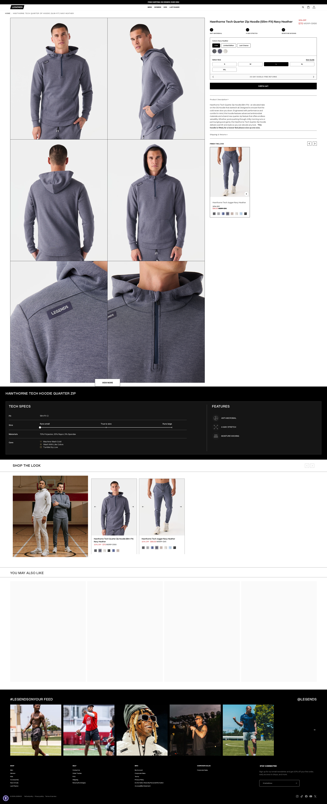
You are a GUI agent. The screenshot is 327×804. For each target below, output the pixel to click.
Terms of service (50, 796)
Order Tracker (77, 773)
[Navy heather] (227, 213)
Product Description (218, 99)
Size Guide (310, 60)
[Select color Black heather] (214, 51)
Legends (18, 796)
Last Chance (14, 786)
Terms (137, 776)
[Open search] (303, 7)
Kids (11, 776)
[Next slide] (315, 144)
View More (107, 382)
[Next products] (312, 466)
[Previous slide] (309, 144)
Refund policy (28, 796)
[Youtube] (310, 796)
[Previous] (213, 76)
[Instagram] (297, 796)
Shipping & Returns (218, 134)
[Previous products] (307, 466)
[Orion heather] (223, 213)
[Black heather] (214, 213)
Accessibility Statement (142, 786)
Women (12, 773)
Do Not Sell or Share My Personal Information (149, 783)
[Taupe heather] (232, 213)
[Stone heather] (236, 213)
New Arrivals (14, 783)
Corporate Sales (140, 773)
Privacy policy (39, 796)
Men (11, 770)
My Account (139, 770)
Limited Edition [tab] (228, 45)
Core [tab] (216, 45)
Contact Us (76, 770)
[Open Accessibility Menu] (6, 798)
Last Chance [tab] (243, 45)
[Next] (314, 76)
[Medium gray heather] (218, 213)
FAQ (74, 776)
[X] (315, 796)
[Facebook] (306, 796)
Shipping (75, 780)
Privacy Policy (139, 780)
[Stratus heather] (241, 213)
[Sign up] (296, 783)
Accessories (14, 780)
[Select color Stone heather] (225, 51)
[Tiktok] (301, 796)
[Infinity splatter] (245, 213)
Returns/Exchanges (79, 783)
